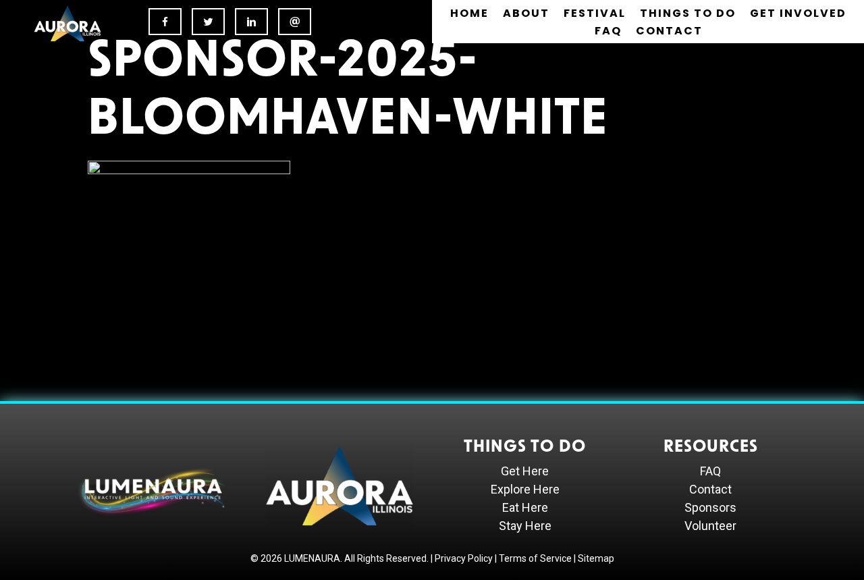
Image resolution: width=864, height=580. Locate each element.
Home (469, 13)
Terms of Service (535, 558)
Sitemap (596, 558)
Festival (595, 13)
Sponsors (710, 507)
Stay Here (525, 526)
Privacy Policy (464, 558)
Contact (669, 30)
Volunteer (710, 526)
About (526, 13)
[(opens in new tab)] (67, 22)
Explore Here (525, 489)
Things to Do (688, 13)
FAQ (608, 30)
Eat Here (525, 507)
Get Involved (798, 13)
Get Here (525, 471)
